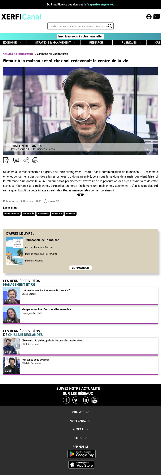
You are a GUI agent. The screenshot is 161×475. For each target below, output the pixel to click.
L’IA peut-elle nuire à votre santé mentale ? (46, 290)
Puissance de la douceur (35, 359)
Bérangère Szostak (32, 313)
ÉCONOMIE (10, 43)
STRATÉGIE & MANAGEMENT (53, 43)
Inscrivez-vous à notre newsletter (80, 36)
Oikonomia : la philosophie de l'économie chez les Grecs (53, 340)
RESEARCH (96, 43)
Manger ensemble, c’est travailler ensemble (46, 309)
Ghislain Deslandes (32, 344)
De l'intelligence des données (80, 5)
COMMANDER (80, 268)
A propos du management (52, 54)
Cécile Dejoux (29, 293)
